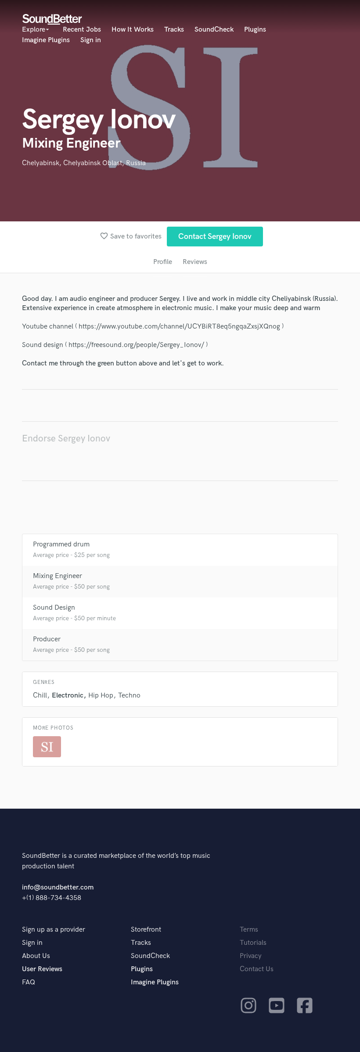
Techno (129, 695)
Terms (249, 929)
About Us (36, 956)
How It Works (133, 29)
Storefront (146, 929)
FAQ (28, 982)
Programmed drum (61, 544)
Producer (47, 639)
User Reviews (42, 969)
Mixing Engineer (57, 576)
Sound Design (54, 608)
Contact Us (257, 969)
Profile (162, 262)
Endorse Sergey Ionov (66, 438)
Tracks (174, 29)
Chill (40, 695)
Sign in (90, 40)
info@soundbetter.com (58, 887)
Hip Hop (100, 695)
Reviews (195, 262)
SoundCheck (214, 29)
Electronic (67, 695)
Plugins (255, 29)
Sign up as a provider (53, 929)
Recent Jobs (82, 29)
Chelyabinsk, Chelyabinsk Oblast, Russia (84, 163)
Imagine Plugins (46, 40)
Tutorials (253, 943)
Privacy (251, 956)
